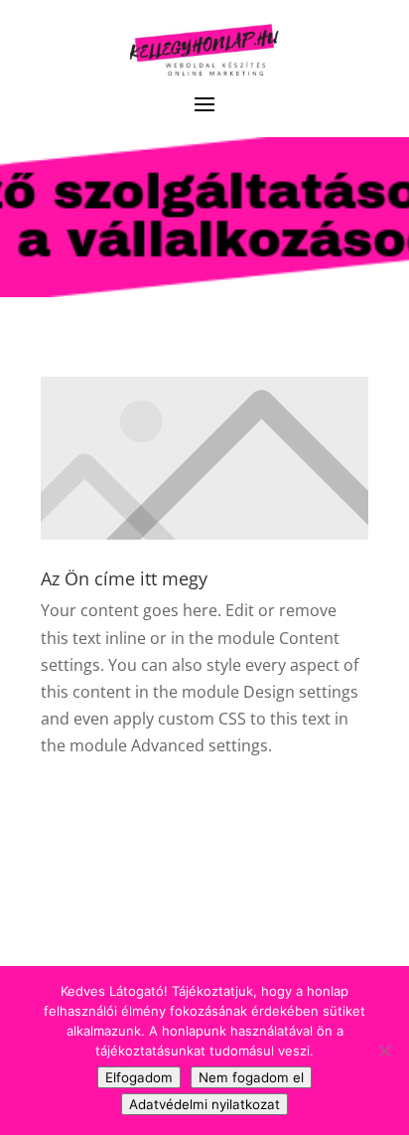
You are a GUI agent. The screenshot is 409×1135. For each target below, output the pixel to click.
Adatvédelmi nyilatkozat (204, 1104)
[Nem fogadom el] (384, 1050)
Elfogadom (139, 1077)
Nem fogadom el (251, 1077)
